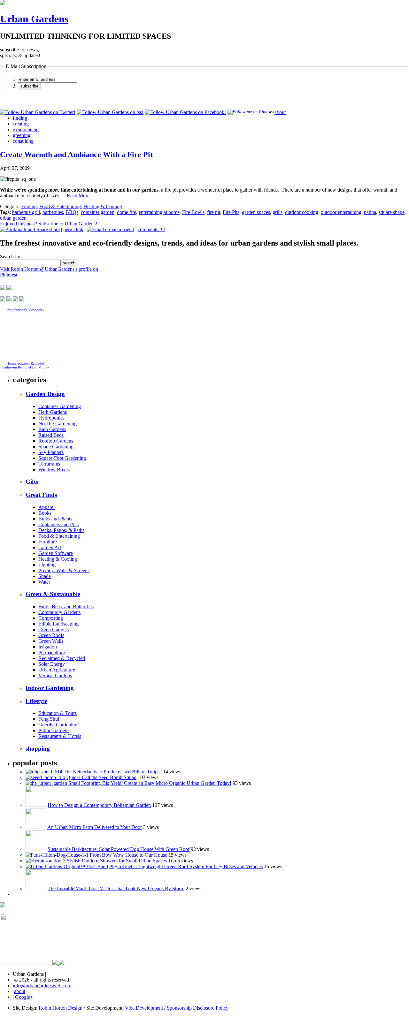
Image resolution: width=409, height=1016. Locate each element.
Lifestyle (36, 701)
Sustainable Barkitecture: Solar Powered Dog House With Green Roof (118, 849)
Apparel (46, 507)
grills (277, 212)
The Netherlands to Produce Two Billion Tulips (111, 771)
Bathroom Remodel (16, 367)
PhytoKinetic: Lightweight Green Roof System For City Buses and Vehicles (186, 866)
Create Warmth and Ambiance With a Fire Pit (76, 154)
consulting (23, 141)
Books (44, 513)
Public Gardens (53, 730)
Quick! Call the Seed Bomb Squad (101, 777)
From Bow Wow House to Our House (128, 855)
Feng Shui (48, 719)
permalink (73, 229)
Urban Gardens (34, 19)
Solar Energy (51, 664)
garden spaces (256, 212)
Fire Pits (231, 212)
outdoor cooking (301, 212)
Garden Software (55, 553)
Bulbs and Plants (55, 518)
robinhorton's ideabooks (25, 310)
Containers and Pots (58, 524)
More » (43, 367)
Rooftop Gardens (55, 441)
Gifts (32, 481)
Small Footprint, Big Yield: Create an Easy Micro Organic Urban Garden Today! (149, 783)
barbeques (52, 212)
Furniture (47, 541)
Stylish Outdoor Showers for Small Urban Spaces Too (121, 860)
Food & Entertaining (60, 206)
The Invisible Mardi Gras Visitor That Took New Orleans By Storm (116, 888)
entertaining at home (159, 212)
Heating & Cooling (102, 206)
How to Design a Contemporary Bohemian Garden (99, 805)
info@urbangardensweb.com (42, 985)
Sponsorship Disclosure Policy (197, 1008)
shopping (38, 748)
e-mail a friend (119, 229)
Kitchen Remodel (31, 363)
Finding (29, 206)
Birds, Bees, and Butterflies (66, 606)
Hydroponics (51, 418)
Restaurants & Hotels (59, 736)
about (280, 112)
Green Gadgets (53, 629)
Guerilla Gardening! (58, 724)
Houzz (11, 363)
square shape (392, 212)
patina (370, 212)
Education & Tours (57, 713)
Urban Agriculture (56, 669)
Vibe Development (144, 1008)
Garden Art (49, 547)
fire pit (213, 212)
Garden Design (45, 393)
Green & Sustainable (53, 594)
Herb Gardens (52, 412)
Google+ (24, 997)
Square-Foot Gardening (62, 458)
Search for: (11, 256)
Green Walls (50, 641)
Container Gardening (59, 406)
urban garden (13, 218)
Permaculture (51, 652)
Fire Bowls (193, 212)
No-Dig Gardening (57, 423)
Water (44, 582)
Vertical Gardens (55, 675)
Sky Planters (51, 452)
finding (20, 118)
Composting (50, 618)
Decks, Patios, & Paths (61, 530)
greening (21, 135)
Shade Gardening (55, 446)
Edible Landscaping (58, 623)
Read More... (80, 195)
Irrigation (47, 646)
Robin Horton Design (60, 1008)
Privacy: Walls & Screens (63, 570)
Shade (44, 576)
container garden (97, 212)
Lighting (47, 564)
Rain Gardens (52, 429)
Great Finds (41, 494)
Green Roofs (51, 635)
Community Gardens (59, 612)
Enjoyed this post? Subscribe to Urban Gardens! (48, 223)
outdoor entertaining (341, 212)
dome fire (126, 212)
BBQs (72, 212)
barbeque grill (26, 212)
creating (21, 123)
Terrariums (49, 463)
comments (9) (151, 229)
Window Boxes (54, 469)
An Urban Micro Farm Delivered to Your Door (94, 827)
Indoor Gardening (50, 688)
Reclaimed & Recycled (61, 658)
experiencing (26, 129)
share (54, 229)
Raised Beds (51, 435)
